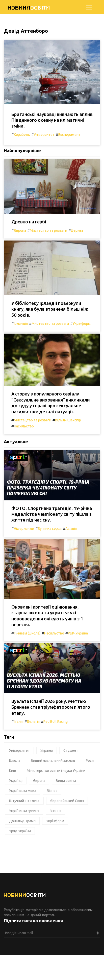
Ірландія (21, 324)
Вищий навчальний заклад (53, 761)
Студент (70, 750)
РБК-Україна (78, 633)
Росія (90, 761)
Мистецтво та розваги (48, 230)
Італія (18, 722)
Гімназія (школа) (27, 633)
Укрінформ (82, 324)
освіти (29, 7)
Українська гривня (24, 811)
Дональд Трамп (22, 821)
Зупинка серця (50, 529)
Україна (46, 750)
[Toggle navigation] (89, 8)
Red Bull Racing (55, 722)
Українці (15, 781)
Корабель (22, 135)
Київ (12, 771)
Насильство (24, 426)
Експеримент (69, 135)
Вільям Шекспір (68, 420)
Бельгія (33, 722)
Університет (44, 135)
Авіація (71, 529)
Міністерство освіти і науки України (56, 771)
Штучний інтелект (24, 801)
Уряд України (20, 831)
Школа (14, 761)
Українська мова (22, 791)
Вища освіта (66, 781)
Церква (77, 230)
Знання (55, 811)
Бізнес (52, 791)
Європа (20, 230)
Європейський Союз (67, 801)
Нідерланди (24, 529)
